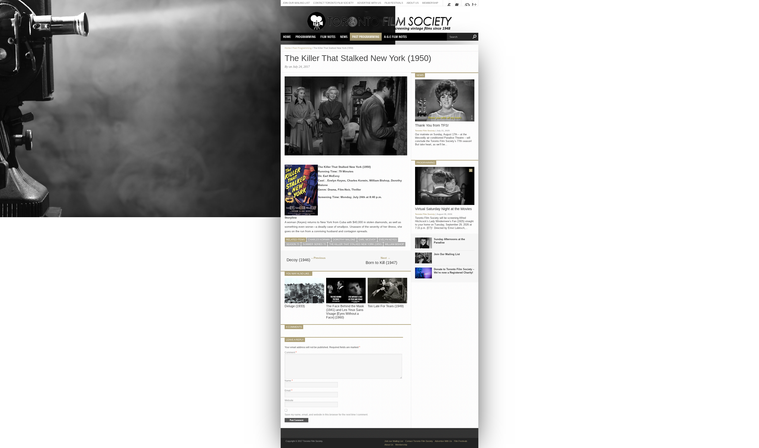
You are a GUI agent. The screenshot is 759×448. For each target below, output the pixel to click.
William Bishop (394, 244)
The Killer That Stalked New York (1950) (355, 244)
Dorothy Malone (344, 239)
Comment (291, 352)
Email (288, 390)
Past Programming (365, 37)
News (343, 37)
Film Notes (327, 37)
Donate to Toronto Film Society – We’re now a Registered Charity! (454, 271)
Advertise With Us (369, 3)
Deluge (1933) (295, 306)
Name (289, 380)
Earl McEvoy (367, 239)
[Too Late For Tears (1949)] (387, 302)
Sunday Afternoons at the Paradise (449, 241)
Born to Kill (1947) (381, 262)
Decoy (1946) (298, 260)
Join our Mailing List (296, 3)
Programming (305, 37)
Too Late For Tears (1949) (386, 306)
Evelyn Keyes (388, 239)
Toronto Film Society (425, 131)
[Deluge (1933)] (304, 302)
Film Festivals (394, 3)
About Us (413, 3)
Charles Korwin (319, 239)
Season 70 (292, 244)
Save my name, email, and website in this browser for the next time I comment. (326, 414)
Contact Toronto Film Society (333, 3)
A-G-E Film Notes (395, 37)
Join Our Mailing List (447, 254)
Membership (430, 3)
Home (287, 37)
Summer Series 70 (314, 244)
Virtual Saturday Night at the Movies (443, 209)
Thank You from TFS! (432, 125)
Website (289, 400)
